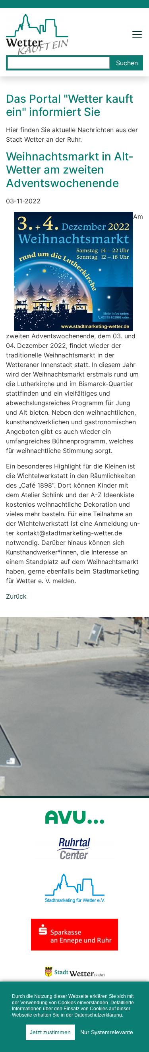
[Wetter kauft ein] (37, 34)
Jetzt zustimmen (50, 1032)
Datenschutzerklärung (98, 1015)
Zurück (16, 596)
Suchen (127, 63)
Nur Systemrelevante (106, 1032)
